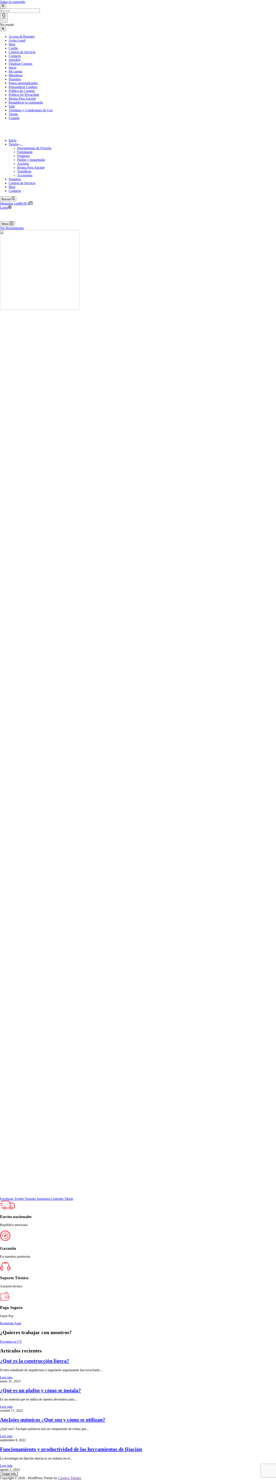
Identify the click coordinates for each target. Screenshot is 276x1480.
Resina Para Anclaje (31, 167)
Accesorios (24, 175)
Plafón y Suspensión (31, 160)
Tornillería (24, 171)
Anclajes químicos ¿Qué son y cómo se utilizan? (52, 1419)
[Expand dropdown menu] (21, 145)
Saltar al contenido (12, 2)
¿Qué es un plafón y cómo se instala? (40, 1390)
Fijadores (23, 156)
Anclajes (23, 163)
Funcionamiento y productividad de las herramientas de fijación (71, 1449)
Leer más (6, 1377)
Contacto (15, 191)
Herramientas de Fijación (34, 148)
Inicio (12, 140)
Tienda (13, 144)
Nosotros (15, 179)
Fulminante (25, 152)
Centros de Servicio (22, 183)
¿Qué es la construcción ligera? (34, 1361)
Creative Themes (69, 1478)
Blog (12, 187)
